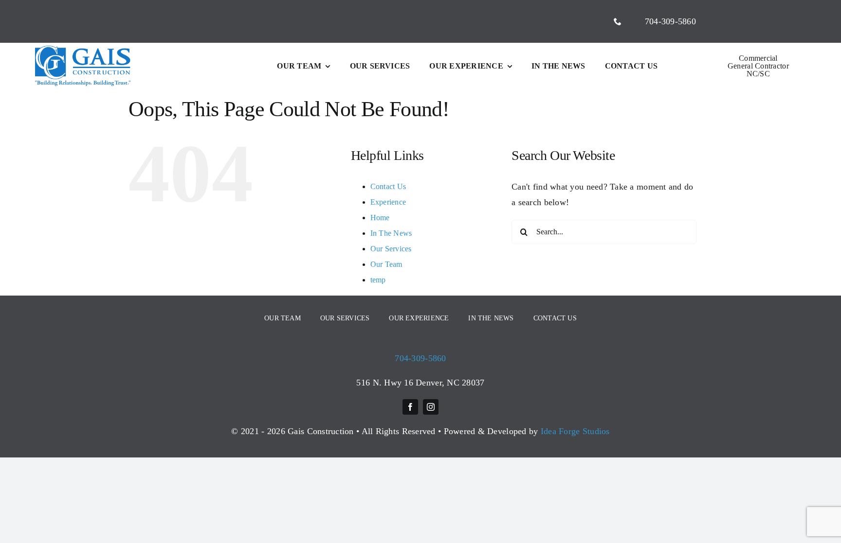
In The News (391, 233)
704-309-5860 (420, 358)
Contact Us (388, 186)
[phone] (618, 21)
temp (378, 280)
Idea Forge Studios (575, 431)
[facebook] (410, 407)
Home (380, 217)
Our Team (386, 264)
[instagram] (431, 407)
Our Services (391, 249)
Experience (388, 202)
